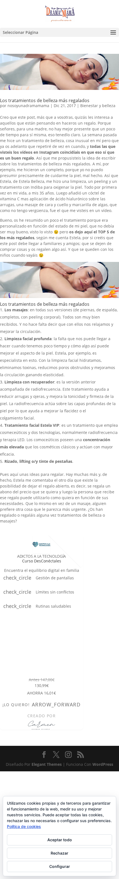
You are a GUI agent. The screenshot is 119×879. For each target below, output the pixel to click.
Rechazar (59, 853)
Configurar (59, 866)
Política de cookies (24, 826)
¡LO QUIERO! (41, 704)
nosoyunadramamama (28, 105)
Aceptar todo (59, 839)
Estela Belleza (31, 181)
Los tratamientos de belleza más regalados (44, 100)
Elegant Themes (47, 764)
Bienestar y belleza (97, 105)
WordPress (102, 764)
